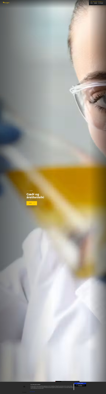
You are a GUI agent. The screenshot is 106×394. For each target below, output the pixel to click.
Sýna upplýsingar (32, 391)
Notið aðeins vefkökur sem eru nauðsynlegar (80, 385)
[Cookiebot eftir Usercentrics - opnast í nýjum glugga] (24, 392)
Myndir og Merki (95, 1)
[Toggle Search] (102, 1)
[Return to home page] (6, 3)
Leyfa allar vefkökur (80, 383)
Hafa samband (100, 1)
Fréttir (91, 1)
